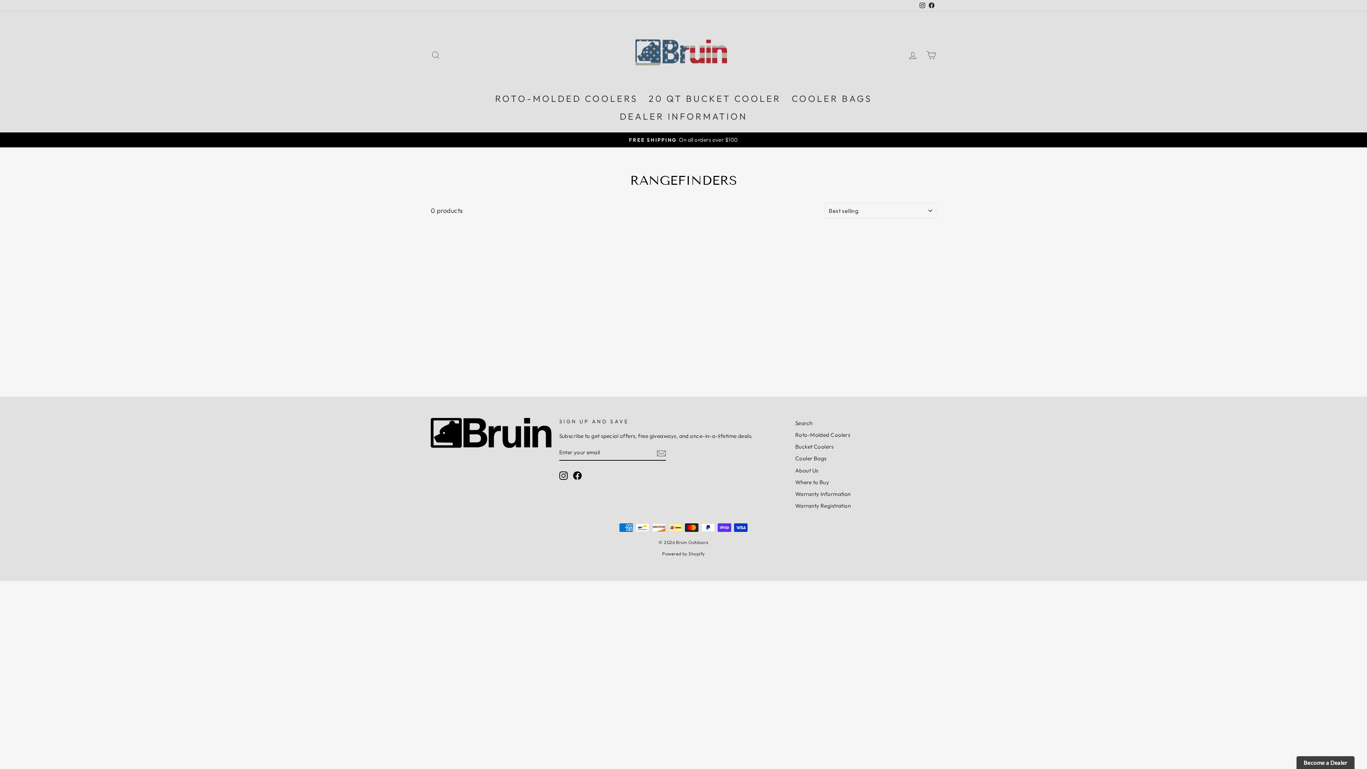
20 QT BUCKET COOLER (715, 98)
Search (804, 423)
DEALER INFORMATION (684, 116)
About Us (806, 470)
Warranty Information (823, 494)
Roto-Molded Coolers (822, 434)
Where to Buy (812, 482)
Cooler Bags (811, 458)
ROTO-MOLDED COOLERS (566, 98)
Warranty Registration (823, 505)
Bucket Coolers (814, 446)
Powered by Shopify (683, 553)
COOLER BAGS (832, 98)
